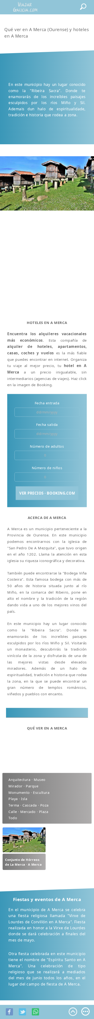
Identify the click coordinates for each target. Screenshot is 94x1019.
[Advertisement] (47, 262)
